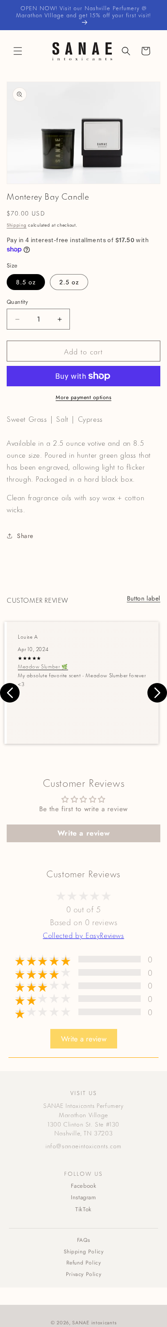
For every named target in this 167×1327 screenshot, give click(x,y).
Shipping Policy (84, 1252)
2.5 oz (69, 282)
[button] (18, 51)
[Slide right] (157, 693)
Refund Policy (83, 1263)
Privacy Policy (83, 1274)
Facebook (84, 1186)
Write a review (83, 833)
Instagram (83, 1197)
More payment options (83, 397)
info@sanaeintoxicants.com (83, 1145)
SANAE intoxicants (94, 1322)
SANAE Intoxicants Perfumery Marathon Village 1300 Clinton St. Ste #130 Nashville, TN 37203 (83, 1118)
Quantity (17, 302)
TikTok (83, 1209)
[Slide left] (10, 693)
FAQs (83, 1240)
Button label (143, 598)
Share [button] (25, 535)
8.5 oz (26, 282)
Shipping (17, 225)
